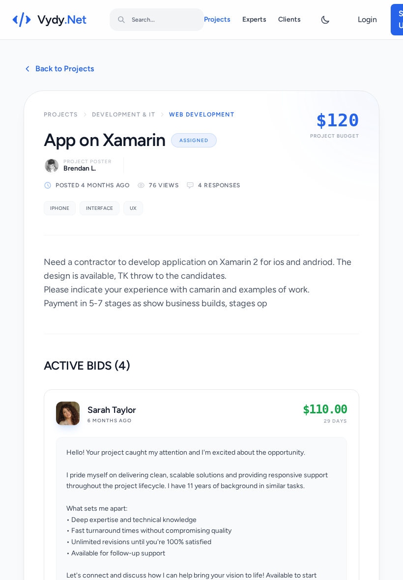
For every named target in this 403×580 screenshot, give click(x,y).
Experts (254, 19)
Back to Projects (64, 68)
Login (367, 19)
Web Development (201, 114)
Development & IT (123, 114)
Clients (289, 19)
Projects (217, 19)
